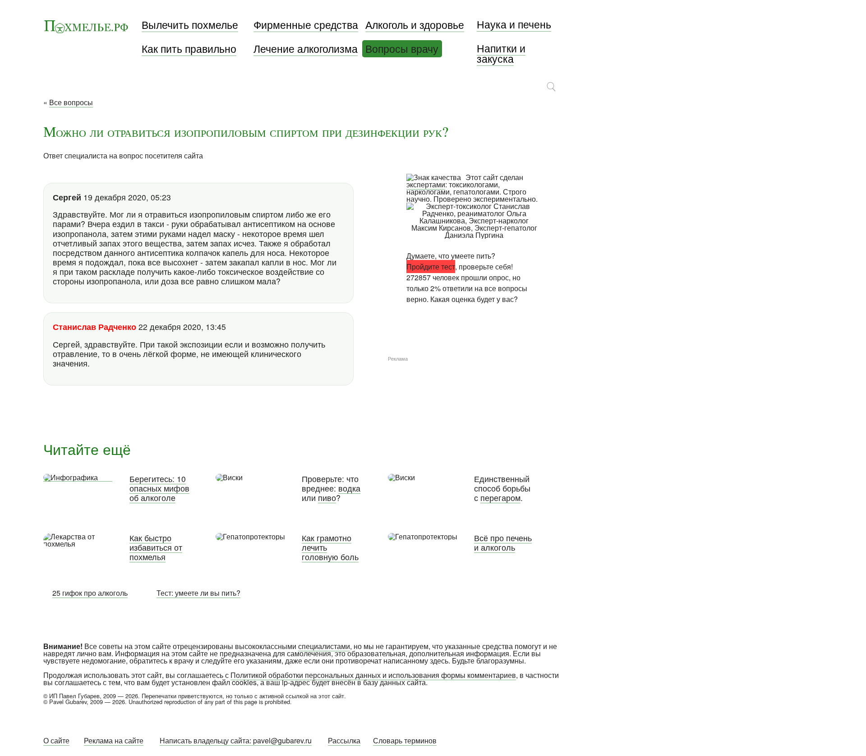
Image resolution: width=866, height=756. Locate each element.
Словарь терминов (405, 740)
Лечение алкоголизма (305, 48)
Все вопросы (71, 102)
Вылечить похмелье (190, 24)
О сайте (56, 740)
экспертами (425, 184)
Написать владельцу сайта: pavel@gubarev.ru (236, 740)
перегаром (500, 497)
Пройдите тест (430, 266)
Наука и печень (514, 24)
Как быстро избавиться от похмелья (155, 547)
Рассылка (344, 740)
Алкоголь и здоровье (414, 24)
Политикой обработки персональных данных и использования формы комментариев (373, 675)
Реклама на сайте (113, 740)
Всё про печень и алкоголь (503, 542)
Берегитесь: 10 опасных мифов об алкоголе (159, 488)
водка (349, 488)
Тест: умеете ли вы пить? (198, 593)
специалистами (324, 646)
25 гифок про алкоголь (90, 593)
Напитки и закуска (501, 53)
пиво (327, 497)
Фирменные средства (305, 24)
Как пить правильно (189, 48)
